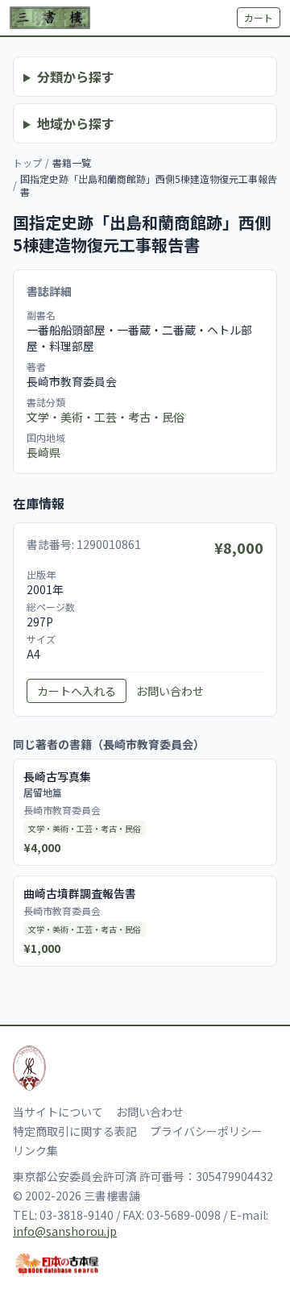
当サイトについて (58, 1112)
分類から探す (75, 76)
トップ (27, 162)
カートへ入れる (76, 691)
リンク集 (35, 1150)
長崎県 (43, 452)
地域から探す (75, 123)
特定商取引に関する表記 (75, 1131)
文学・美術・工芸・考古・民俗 (105, 417)
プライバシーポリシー (206, 1131)
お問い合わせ (170, 691)
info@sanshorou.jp (65, 1231)
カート (258, 17)
